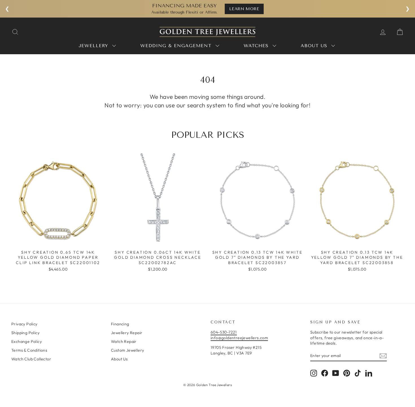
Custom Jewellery (127, 350)
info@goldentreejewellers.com (239, 337)
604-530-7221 (224, 332)
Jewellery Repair (126, 332)
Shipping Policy (25, 332)
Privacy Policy (24, 324)
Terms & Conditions (29, 350)
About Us (119, 359)
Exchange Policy (26, 341)
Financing (120, 324)
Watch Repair (124, 341)
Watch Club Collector (31, 359)
